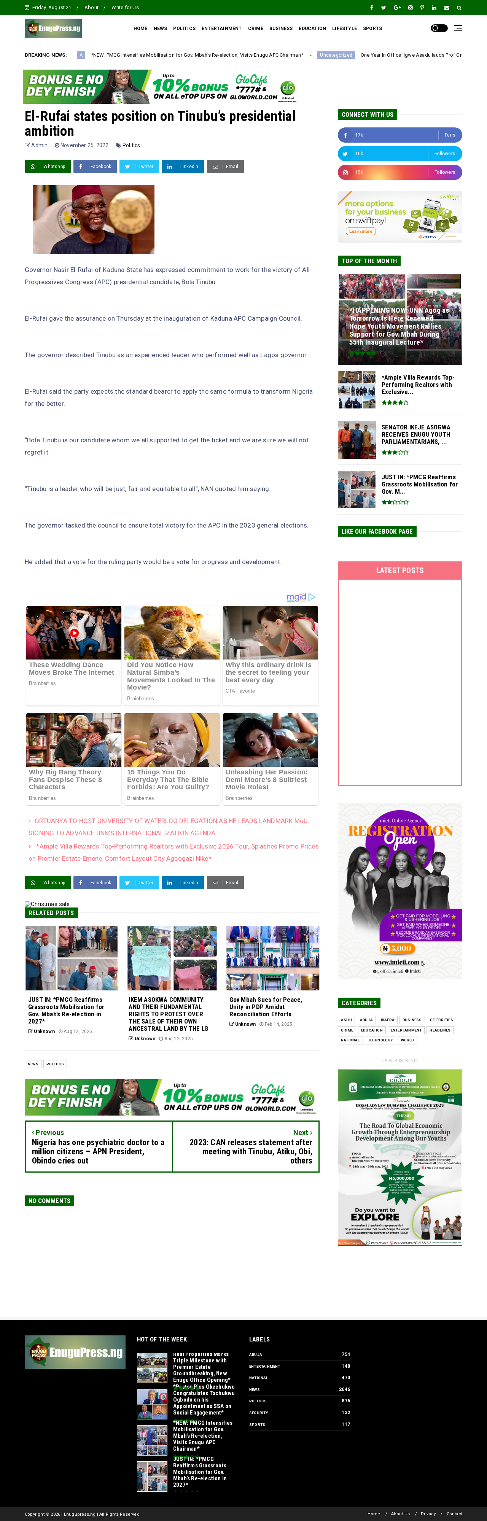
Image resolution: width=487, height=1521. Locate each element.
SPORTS (372, 28)
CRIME (255, 28)
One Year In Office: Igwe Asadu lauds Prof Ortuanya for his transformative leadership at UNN (374, 55)
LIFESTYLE (344, 28)
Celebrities (441, 1020)
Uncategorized (245, 55)
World (407, 1040)
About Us (400, 1514)
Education (372, 1030)
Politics (131, 145)
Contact (454, 1514)
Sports (257, 1424)
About (91, 7)
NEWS (160, 28)
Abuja (366, 1020)
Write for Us (124, 7)
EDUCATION (312, 28)
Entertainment (406, 1030)
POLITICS (184, 28)
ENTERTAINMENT (222, 28)
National (350, 1040)
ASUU (346, 1020)
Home (374, 1514)
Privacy (428, 1514)
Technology (380, 1040)
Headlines (440, 1030)
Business (412, 1020)
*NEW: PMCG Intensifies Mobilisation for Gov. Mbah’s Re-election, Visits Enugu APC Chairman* (106, 55)
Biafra (388, 1020)
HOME (141, 28)
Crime (347, 1030)
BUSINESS (281, 28)
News (33, 1064)
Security (258, 1413)
